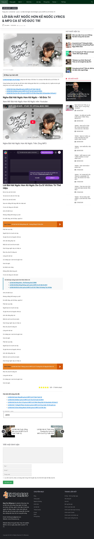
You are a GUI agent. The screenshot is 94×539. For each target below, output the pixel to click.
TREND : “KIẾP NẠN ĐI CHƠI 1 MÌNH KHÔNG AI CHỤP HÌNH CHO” (82, 157)
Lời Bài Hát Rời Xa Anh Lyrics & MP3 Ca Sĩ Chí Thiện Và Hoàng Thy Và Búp (31, 287)
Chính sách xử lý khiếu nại (71, 515)
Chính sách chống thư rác (71, 518)
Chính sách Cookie (69, 512)
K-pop (35, 512)
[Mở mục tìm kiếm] (92, 2)
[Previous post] (3, 431)
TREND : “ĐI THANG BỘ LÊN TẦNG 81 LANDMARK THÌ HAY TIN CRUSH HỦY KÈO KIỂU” (82, 177)
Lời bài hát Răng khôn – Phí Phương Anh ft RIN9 (23, 282)
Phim (35, 514)
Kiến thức (29, 2)
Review (54, 2)
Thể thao (63, 2)
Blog (35, 496)
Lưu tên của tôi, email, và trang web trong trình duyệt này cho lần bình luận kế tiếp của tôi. (29, 478)
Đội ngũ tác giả (68, 504)
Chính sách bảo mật (70, 507)
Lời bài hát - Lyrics (10, 8)
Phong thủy (47, 2)
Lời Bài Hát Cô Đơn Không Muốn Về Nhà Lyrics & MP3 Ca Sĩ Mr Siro (27, 407)
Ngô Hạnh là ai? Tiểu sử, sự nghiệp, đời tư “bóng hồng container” (82, 106)
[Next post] (62, 431)
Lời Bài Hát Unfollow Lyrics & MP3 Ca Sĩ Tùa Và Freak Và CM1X (24, 91)
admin (8, 25)
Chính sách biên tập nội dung (72, 509)
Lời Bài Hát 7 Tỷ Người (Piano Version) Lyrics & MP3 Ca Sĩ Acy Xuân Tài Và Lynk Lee (32, 405)
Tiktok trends (37, 509)
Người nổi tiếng (38, 501)
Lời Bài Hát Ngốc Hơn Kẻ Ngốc (11, 79)
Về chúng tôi (68, 498)
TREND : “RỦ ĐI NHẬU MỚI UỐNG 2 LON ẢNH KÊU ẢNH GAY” (83, 198)
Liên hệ (66, 501)
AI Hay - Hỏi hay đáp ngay (71, 496)
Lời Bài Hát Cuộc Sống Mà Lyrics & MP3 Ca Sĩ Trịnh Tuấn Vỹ (23, 89)
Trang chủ (4, 2)
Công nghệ (12, 2)
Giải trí (20, 2)
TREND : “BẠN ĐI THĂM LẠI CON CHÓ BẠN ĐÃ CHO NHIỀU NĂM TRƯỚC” (82, 137)
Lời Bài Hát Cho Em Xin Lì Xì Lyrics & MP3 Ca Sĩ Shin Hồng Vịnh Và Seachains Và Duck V (31, 93)
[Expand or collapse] (61, 75)
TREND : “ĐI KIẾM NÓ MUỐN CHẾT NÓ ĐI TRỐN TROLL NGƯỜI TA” (83, 117)
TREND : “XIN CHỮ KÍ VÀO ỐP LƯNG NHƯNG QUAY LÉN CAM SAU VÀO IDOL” (82, 127)
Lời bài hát (36, 507)
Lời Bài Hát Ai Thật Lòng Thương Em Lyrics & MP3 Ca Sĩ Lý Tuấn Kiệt (45, 431)
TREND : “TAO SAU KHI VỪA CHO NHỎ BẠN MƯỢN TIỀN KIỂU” (82, 188)
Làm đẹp (38, 2)
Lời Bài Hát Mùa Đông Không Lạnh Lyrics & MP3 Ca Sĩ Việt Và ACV (28, 285)
